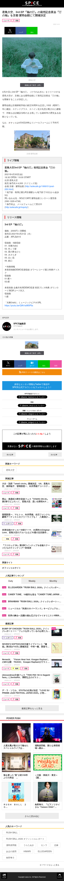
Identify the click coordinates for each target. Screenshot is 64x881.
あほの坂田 (11, 851)
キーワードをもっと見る (49, 865)
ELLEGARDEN (45, 851)
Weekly (32, 580)
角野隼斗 (10, 857)
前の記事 (9, 454)
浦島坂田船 (11, 845)
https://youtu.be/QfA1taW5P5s (19, 305)
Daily (10, 580)
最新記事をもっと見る (32, 708)
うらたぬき (29, 845)
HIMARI (27, 851)
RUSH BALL (12, 832)
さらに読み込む (32, 816)
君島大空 (10, 469)
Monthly (53, 580)
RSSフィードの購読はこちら (33, 372)
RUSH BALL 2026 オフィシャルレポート (25, 838)
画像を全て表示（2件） (33, 85)
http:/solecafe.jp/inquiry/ (16, 207)
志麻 (56, 845)
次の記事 (54, 454)
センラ (44, 845)
